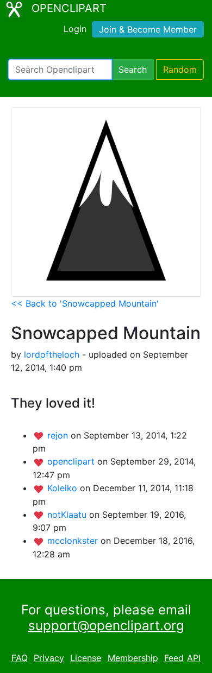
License (85, 657)
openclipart (72, 461)
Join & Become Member (148, 29)
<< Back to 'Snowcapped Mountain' (85, 303)
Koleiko (63, 487)
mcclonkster (74, 540)
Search (133, 69)
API (194, 657)
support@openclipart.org (106, 625)
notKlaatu (68, 514)
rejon (59, 435)
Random (180, 69)
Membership (133, 657)
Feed (174, 657)
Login (75, 28)
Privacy (49, 657)
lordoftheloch (51, 354)
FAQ (19, 657)
